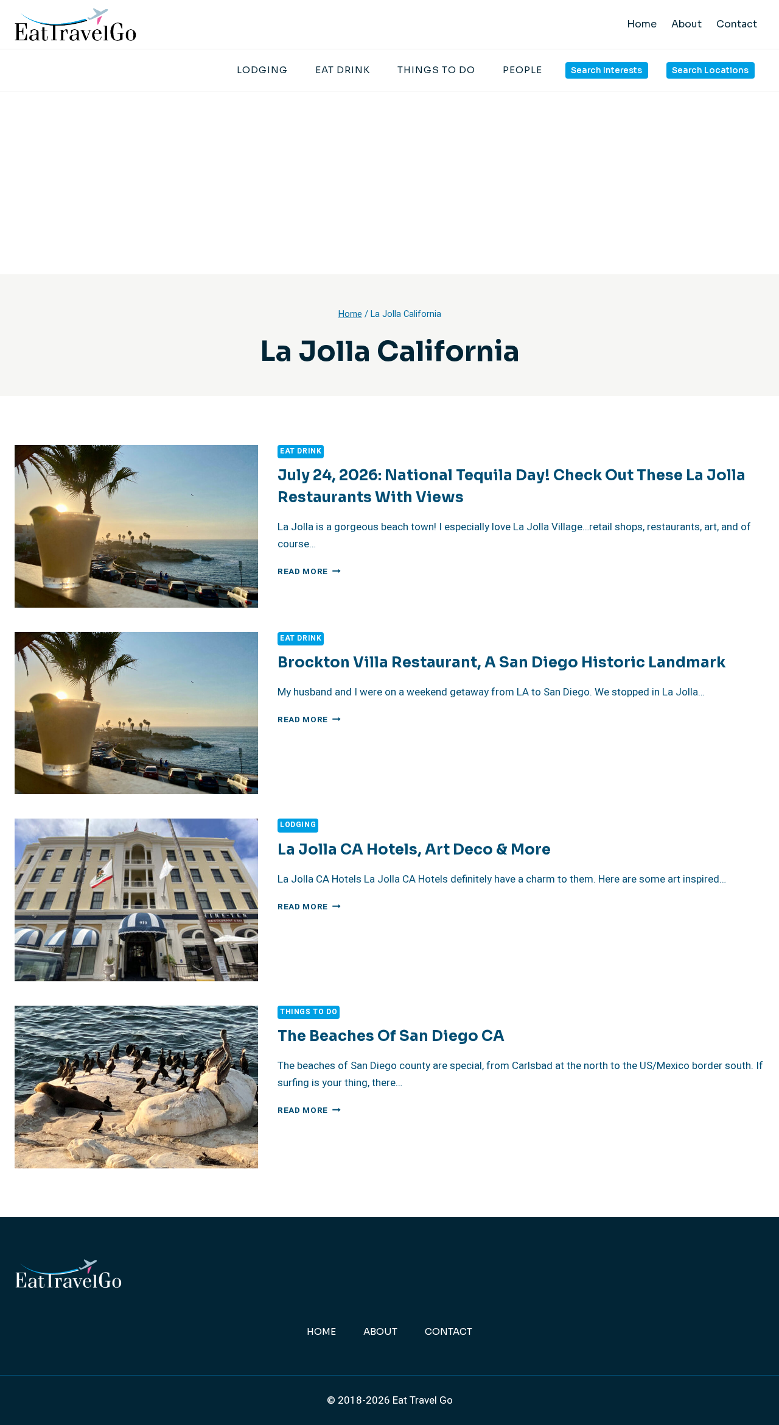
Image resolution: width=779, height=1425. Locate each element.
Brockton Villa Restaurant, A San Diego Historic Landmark (501, 662)
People (522, 70)
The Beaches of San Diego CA (391, 1036)
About (686, 24)
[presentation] (136, 526)
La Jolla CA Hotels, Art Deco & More (414, 849)
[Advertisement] (389, 183)
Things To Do (436, 70)
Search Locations (710, 70)
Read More (309, 572)
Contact (736, 24)
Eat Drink (342, 70)
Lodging (262, 70)
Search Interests (606, 70)
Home (642, 24)
